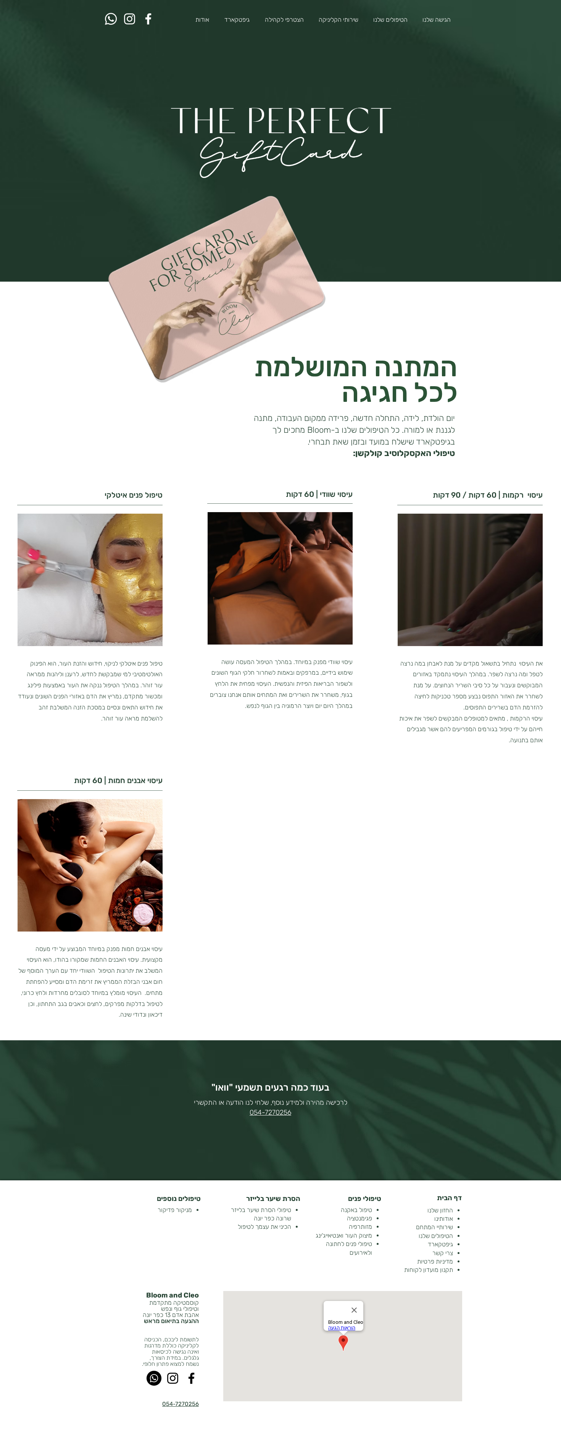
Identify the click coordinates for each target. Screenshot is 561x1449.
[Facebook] (148, 18)
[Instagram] (129, 18)
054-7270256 (270, 1112)
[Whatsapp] (110, 18)
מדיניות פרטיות (435, 1261)
